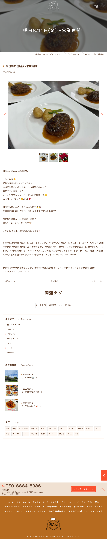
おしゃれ (34, 434)
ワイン (25, 434)
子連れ (43, 434)
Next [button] (101, 114)
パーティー (52, 434)
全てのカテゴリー (14, 325)
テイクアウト (24, 272)
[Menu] (102, 6)
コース (69, 434)
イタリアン (14, 272)
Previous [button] (5, 114)
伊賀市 (80, 429)
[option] (53, 115)
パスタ (97, 429)
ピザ (7, 434)
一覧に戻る (53, 281)
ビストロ (89, 429)
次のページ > (97, 281)
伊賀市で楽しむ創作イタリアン (48, 268)
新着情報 (10, 353)
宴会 (7, 429)
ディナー (10, 348)
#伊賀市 (52, 305)
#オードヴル (65, 305)
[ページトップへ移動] (102, 489)
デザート (34, 429)
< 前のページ (10, 281)
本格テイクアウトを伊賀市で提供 (79, 268)
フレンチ (6, 272)
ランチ (10, 343)
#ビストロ (41, 305)
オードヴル (16, 434)
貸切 (76, 434)
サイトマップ (96, 511)
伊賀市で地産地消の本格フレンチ (18, 268)
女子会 (61, 434)
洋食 (14, 429)
